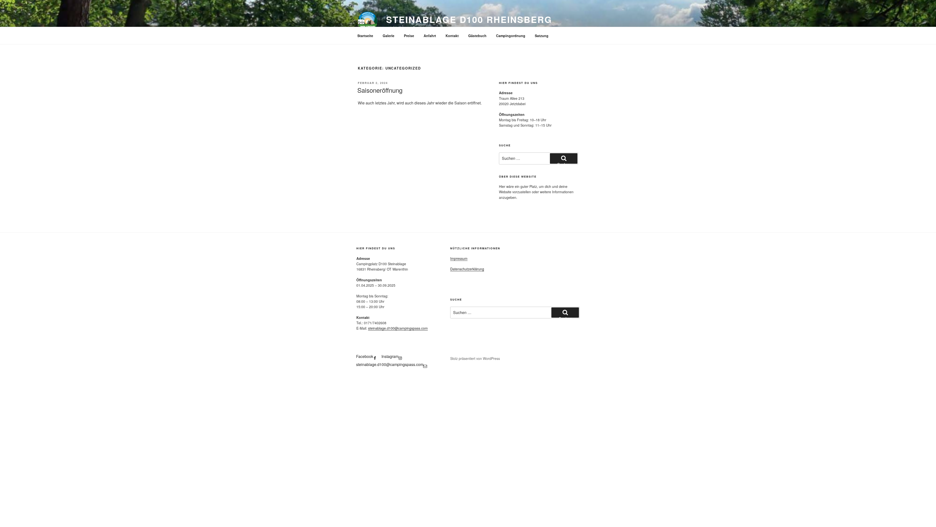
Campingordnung (510, 35)
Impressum (459, 258)
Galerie (388, 35)
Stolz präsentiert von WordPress (475, 358)
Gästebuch (477, 35)
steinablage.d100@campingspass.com (398, 328)
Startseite (365, 35)
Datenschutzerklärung (467, 268)
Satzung (541, 35)
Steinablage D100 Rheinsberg (469, 19)
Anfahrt (430, 35)
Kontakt (452, 35)
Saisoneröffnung (379, 89)
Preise (409, 35)
